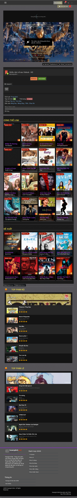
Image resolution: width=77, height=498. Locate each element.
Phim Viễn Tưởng (33, 469)
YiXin (26, 103)
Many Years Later (8, 285)
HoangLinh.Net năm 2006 (12, 480)
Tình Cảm (19, 101)
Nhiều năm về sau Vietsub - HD (21, 72)
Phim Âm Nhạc (33, 463)
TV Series (31, 454)
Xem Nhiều (8, 483)
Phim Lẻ (31, 457)
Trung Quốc (14, 97)
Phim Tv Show (33, 460)
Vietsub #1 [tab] (9, 84)
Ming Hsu (14, 103)
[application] (38, 42)
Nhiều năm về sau (20, 285)
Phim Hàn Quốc (33, 466)
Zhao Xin (32, 103)
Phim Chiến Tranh (34, 472)
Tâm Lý (12, 101)
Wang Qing (21, 103)
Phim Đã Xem (57, 3)
